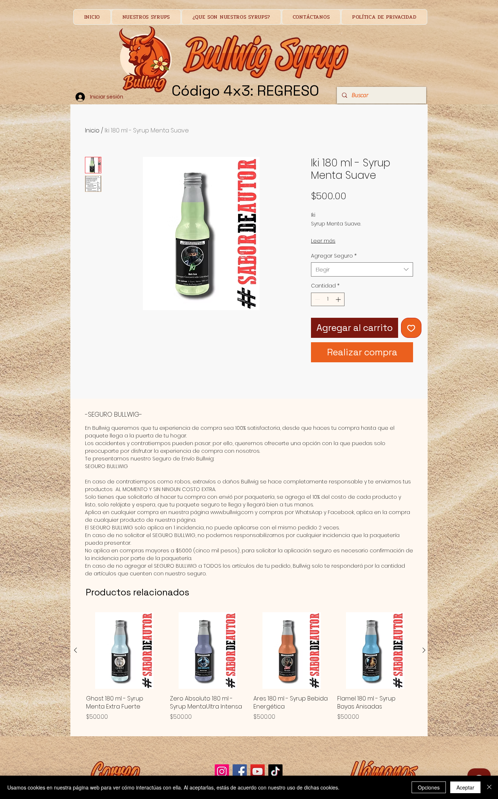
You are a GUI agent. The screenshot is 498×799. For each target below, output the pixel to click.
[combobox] (362, 269)
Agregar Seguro (334, 255)
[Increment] (338, 299)
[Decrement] (316, 299)
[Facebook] (240, 771)
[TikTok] (275, 771)
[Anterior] (75, 650)
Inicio (92, 130)
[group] (249, 671)
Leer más (323, 240)
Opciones (429, 787)
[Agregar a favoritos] (411, 328)
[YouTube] (257, 771)
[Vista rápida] (124, 650)
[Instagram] (222, 771)
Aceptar (465, 787)
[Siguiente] (424, 650)
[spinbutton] (327, 299)
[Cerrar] (489, 787)
